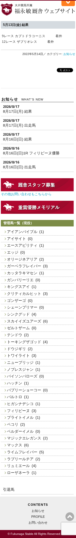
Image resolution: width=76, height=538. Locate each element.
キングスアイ (18, 287)
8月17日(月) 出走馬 (19, 125)
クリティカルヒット (24, 294)
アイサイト (16, 239)
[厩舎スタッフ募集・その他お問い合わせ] (37, 190)
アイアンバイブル (22, 232)
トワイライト (18, 355)
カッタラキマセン (22, 273)
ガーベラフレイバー (24, 266)
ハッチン (14, 383)
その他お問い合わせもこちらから (26, 194)
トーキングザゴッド (24, 342)
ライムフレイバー (22, 452)
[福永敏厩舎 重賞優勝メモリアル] (37, 212)
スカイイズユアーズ (24, 321)
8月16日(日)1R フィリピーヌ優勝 (31, 153)
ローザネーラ (18, 473)
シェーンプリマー (22, 307)
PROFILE (38, 516)
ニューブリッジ (20, 362)
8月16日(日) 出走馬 (19, 167)
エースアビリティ (22, 245)
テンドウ (14, 335)
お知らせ (69, 54)
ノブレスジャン (20, 369)
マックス (14, 445)
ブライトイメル (20, 417)
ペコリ (12, 424)
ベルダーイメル (20, 431)
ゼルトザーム (18, 328)
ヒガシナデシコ (20, 404)
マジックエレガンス (24, 438)
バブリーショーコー (24, 390)
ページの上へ (69, 516)
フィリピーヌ (18, 411)
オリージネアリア (22, 259)
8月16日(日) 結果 (17, 139)
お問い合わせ (38, 522)
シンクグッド (18, 314)
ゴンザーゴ (16, 300)
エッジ (12, 252)
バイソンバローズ (22, 376)
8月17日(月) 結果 (17, 111)
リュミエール (18, 466)
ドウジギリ (16, 349)
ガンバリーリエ (20, 280)
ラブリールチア (20, 459)
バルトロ (14, 397)
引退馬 (8, 489)
